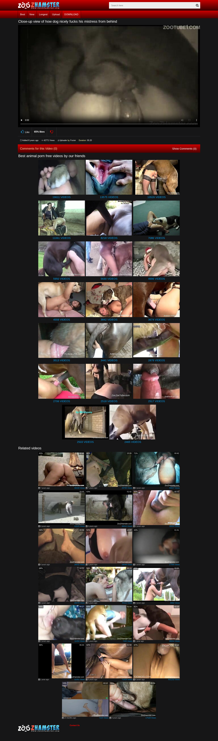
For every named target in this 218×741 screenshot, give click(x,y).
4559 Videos (61, 319)
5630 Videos (109, 278)
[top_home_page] (40, 5)
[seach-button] (197, 5)
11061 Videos (61, 238)
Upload (56, 14)
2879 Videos (156, 360)
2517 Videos (156, 401)
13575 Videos (109, 197)
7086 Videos (156, 238)
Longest (43, 14)
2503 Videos (85, 441)
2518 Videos (109, 401)
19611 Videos (61, 197)
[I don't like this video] (52, 131)
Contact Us (75, 725)
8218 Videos (109, 238)
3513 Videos (61, 360)
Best (22, 14)
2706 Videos (61, 401)
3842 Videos (109, 319)
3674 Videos (156, 319)
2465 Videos (132, 441)
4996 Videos (156, 278)
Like (27, 132)
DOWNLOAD (71, 14)
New (32, 14)
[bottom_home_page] (44, 728)
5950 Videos (61, 278)
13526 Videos (156, 197)
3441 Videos (109, 360)
